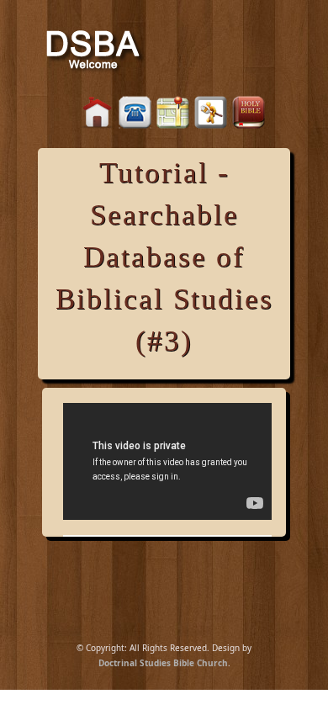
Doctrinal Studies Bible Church (163, 663)
